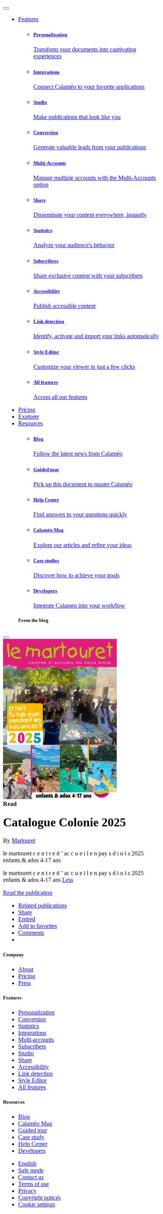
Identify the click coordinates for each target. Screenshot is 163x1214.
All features (32, 1087)
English (27, 1163)
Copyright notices (39, 1197)
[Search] (6, 637)
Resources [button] (30, 423)
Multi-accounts (36, 1039)
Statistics (28, 1026)
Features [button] (28, 19)
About (25, 969)
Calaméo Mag (35, 1123)
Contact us (31, 1177)
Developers (31, 1151)
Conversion (32, 1019)
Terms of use (33, 1184)
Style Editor (32, 1080)
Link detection (35, 1073)
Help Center (32, 1144)
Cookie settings (36, 1204)
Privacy (27, 1191)
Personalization (36, 1012)
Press (24, 983)
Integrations (32, 1033)
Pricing (26, 410)
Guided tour (32, 1130)
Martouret (23, 840)
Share (25, 1060)
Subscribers (32, 1046)
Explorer (28, 416)
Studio (26, 1053)
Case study (31, 1137)
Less (67, 880)
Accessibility (33, 1067)
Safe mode (31, 1170)
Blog (24, 1116)
